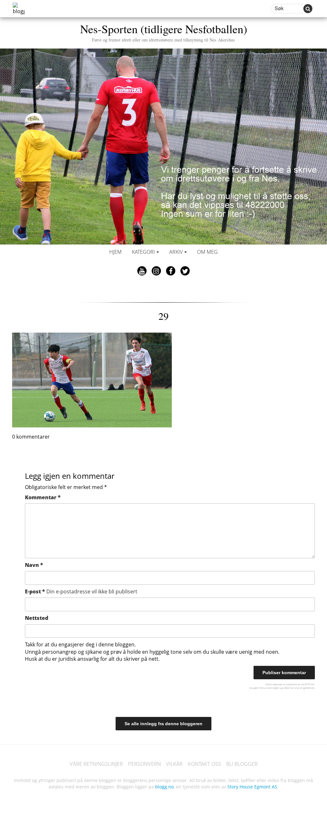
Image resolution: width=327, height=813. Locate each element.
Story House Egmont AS (252, 787)
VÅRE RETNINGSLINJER (96, 763)
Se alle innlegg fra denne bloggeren (163, 723)
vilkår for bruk (291, 687)
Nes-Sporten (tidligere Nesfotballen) (163, 31)
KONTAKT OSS (204, 763)
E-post (81, 591)
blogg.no (164, 787)
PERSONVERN (144, 763)
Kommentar (43, 497)
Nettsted (36, 617)
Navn (34, 564)
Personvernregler (269, 687)
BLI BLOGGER (242, 763)
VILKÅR (174, 763)
